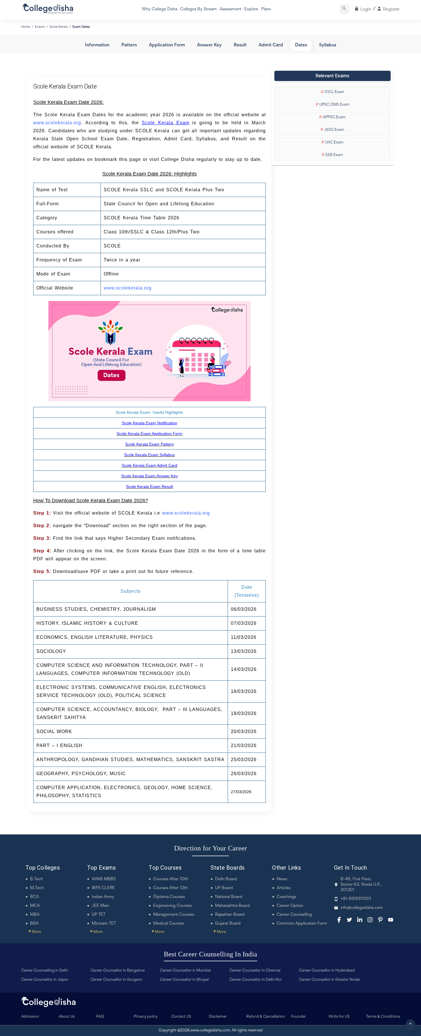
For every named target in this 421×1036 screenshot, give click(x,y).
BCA (34, 897)
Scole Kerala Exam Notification (149, 423)
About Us (67, 1017)
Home (25, 26)
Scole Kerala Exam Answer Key (149, 476)
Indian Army (103, 897)
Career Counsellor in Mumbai (185, 970)
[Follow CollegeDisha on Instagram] (370, 920)
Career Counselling (294, 915)
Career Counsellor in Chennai (254, 970)
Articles (283, 888)
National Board (228, 897)
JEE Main (100, 906)
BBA (34, 923)
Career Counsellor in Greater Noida (329, 980)
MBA (35, 915)
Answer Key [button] (209, 45)
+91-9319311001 (356, 899)
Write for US (339, 1017)
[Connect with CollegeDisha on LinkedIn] (360, 920)
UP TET (98, 915)
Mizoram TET (104, 923)
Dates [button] (301, 45)
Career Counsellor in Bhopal (184, 980)
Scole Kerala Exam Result (149, 486)
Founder (298, 1017)
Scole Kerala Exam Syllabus (149, 454)
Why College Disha (159, 9)
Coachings (286, 897)
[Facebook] (339, 920)
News (282, 879)
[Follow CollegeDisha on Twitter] (349, 920)
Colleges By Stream (198, 9)
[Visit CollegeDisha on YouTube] (390, 920)
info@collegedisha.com (362, 908)
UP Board (224, 888)
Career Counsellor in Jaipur (44, 980)
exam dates (81, 26)
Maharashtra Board (232, 906)
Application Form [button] (167, 45)
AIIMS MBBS (104, 879)
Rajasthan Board (230, 915)
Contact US (181, 1017)
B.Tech (36, 879)
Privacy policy (146, 1017)
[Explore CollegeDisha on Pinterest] (380, 920)
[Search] (344, 9)
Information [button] (97, 45)
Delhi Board (226, 879)
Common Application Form (302, 923)
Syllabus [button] (327, 45)
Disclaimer (218, 1017)
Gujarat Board (228, 923)
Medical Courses (168, 923)
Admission (30, 1017)
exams (40, 26)
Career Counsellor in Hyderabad (327, 970)
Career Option (290, 906)
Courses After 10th (170, 879)
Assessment (230, 9)
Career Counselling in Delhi (44, 970)
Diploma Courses (169, 897)
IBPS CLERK (103, 888)
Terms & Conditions (383, 1017)
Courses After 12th (170, 888)
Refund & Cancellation (265, 1017)
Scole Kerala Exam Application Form (149, 433)
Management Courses (173, 915)
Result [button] (240, 45)
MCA (35, 906)
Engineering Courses (172, 906)
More (34, 932)
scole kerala (59, 26)
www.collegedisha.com (210, 1030)
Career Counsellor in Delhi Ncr (255, 980)
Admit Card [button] (271, 45)
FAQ (100, 1017)
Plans (266, 9)
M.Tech (37, 888)
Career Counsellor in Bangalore (118, 970)
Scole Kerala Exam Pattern (149, 444)
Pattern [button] (129, 45)
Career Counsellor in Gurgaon (116, 980)
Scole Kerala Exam (165, 122)
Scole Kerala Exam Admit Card (149, 465)
